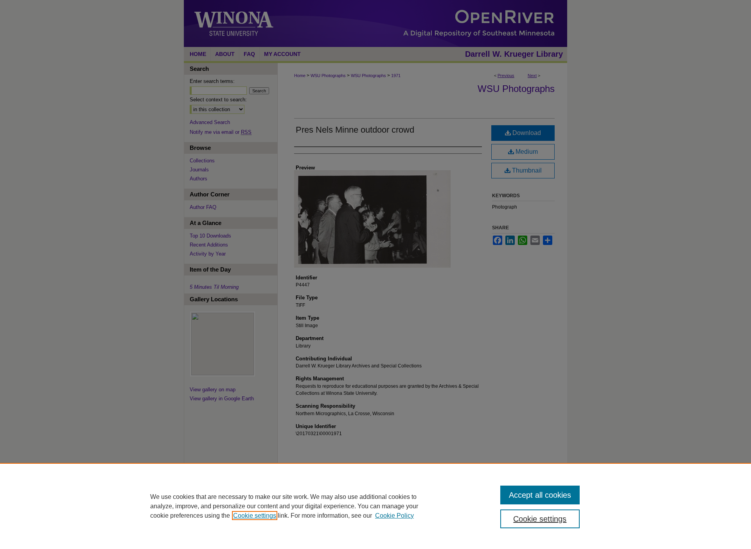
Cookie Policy (394, 515)
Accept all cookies (540, 495)
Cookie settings (254, 515)
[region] (375, 506)
